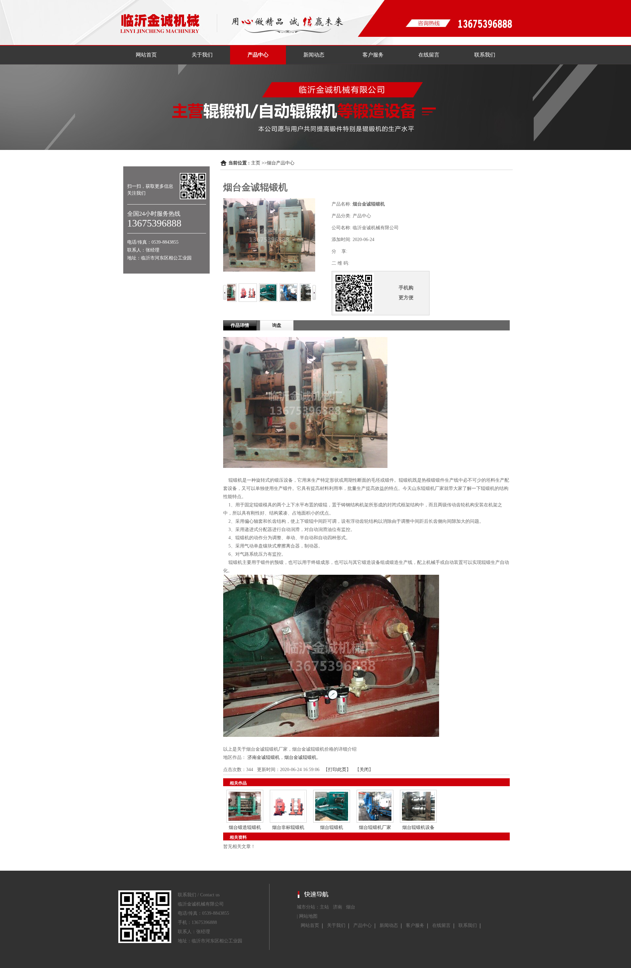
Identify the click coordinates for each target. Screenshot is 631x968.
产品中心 (362, 925)
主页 (255, 162)
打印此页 (337, 769)
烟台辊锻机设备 (418, 827)
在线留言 (441, 925)
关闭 (364, 769)
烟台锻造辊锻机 (245, 827)
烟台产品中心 (280, 162)
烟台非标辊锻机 (288, 827)
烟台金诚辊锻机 (300, 757)
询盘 (276, 325)
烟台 (350, 907)
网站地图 (308, 916)
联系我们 (467, 925)
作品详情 (240, 325)
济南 (337, 907)
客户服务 (415, 925)
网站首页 (310, 925)
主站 (324, 907)
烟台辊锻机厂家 (375, 827)
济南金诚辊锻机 (263, 757)
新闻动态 (389, 925)
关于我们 (336, 925)
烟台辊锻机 (331, 827)
